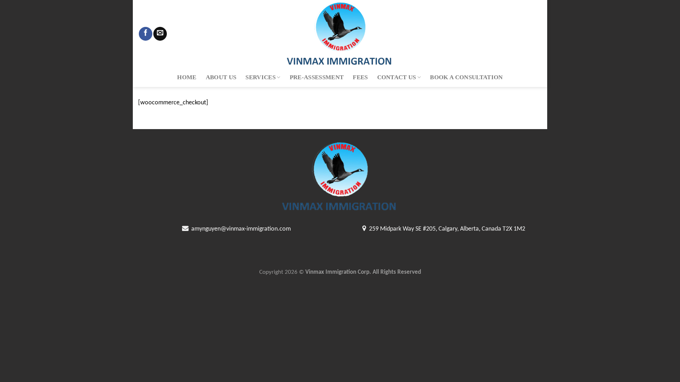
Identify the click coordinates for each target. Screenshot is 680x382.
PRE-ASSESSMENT (317, 77)
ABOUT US (221, 77)
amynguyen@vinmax (216, 229)
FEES (360, 77)
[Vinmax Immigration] (340, 34)
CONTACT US (396, 77)
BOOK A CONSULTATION (466, 77)
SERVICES (260, 77)
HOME (186, 77)
